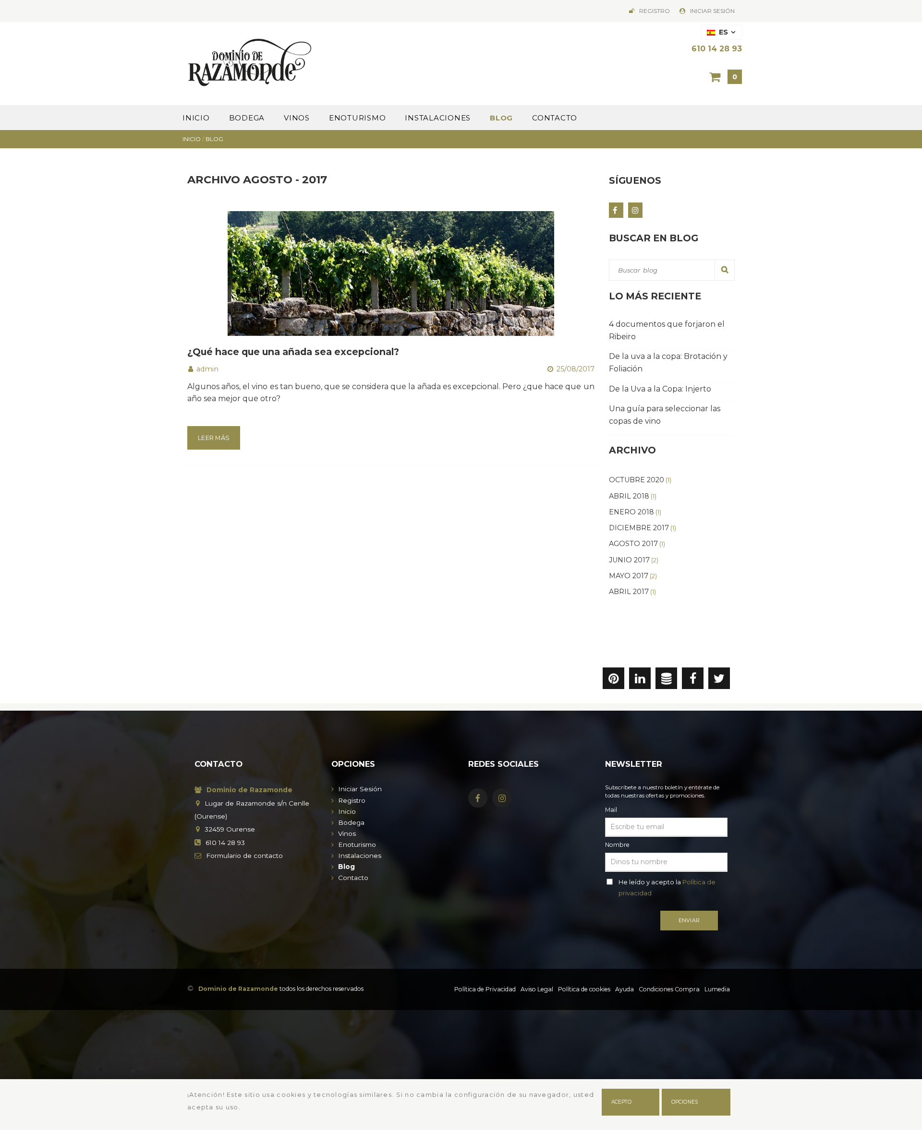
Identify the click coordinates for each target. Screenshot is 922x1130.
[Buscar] (725, 270)
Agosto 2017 (637, 543)
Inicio (196, 117)
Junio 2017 (633, 560)
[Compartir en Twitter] (719, 680)
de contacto (244, 855)
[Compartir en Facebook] (693, 680)
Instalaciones (438, 117)
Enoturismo (357, 117)
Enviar (689, 920)
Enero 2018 (635, 512)
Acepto (621, 1102)
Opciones (684, 1102)
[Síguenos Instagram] (635, 210)
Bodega (247, 117)
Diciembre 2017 (642, 527)
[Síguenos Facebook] (616, 210)
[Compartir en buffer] (666, 680)
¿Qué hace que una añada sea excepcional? (293, 351)
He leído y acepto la (667, 887)
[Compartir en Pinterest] (613, 680)
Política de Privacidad (485, 989)
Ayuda (624, 989)
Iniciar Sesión (712, 10)
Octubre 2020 (640, 480)
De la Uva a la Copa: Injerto (660, 388)
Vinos (297, 117)
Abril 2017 (632, 591)
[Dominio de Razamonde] (250, 60)
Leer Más (214, 437)
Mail (611, 809)
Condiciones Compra (669, 989)
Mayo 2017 (633, 575)
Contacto (554, 117)
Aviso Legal (537, 989)
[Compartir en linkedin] (640, 680)
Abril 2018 (632, 496)
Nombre (617, 844)
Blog (501, 117)
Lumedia (717, 989)
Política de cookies (584, 989)
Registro (654, 10)
